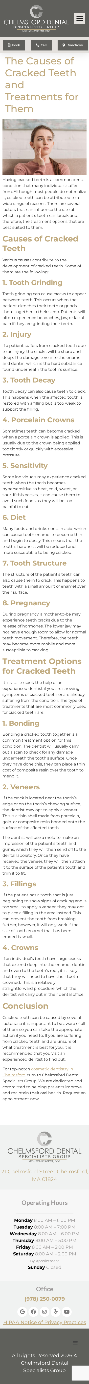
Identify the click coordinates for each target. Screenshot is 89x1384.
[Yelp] (56, 1312)
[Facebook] (33, 1312)
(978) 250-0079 (44, 1299)
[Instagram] (44, 1312)
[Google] (22, 1312)
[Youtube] (67, 1312)
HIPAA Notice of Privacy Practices (44, 1322)
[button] (79, 18)
